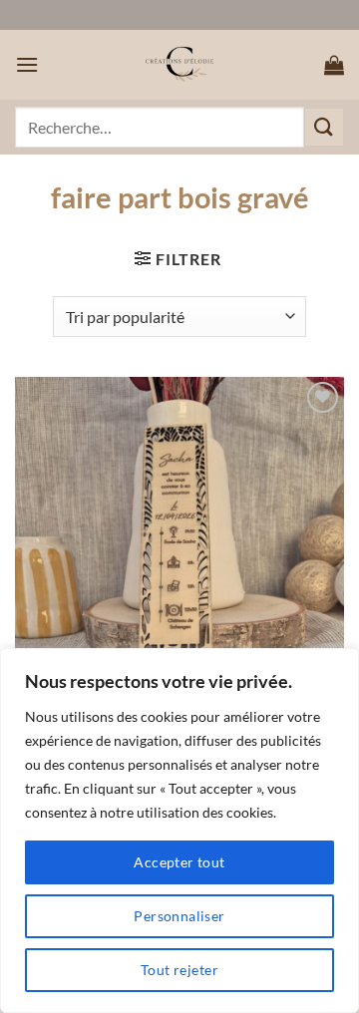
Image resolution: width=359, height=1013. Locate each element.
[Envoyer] (324, 127)
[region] (179, 830)
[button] (27, 64)
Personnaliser (179, 915)
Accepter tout (179, 861)
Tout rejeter (179, 969)
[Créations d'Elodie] (179, 65)
